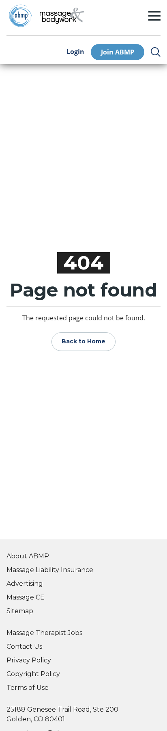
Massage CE (25, 597)
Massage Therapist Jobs (44, 633)
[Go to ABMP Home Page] (19, 15)
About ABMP (27, 556)
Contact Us (24, 646)
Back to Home (83, 341)
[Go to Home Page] (62, 16)
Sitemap (19, 611)
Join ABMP (117, 52)
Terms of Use (27, 687)
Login (75, 52)
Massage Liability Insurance (49, 570)
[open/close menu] (154, 16)
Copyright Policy (33, 674)
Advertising (24, 583)
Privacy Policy (28, 660)
